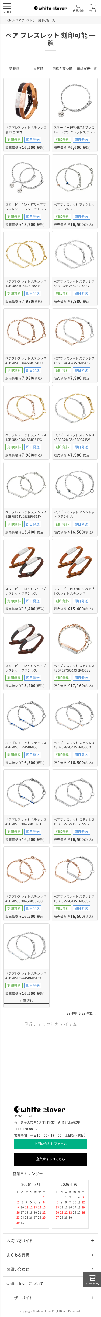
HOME (9, 20)
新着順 (14, 68)
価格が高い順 (63, 68)
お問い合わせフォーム (50, 1143)
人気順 (38, 68)
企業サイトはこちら (50, 1159)
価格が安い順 (87, 68)
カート (93, 10)
